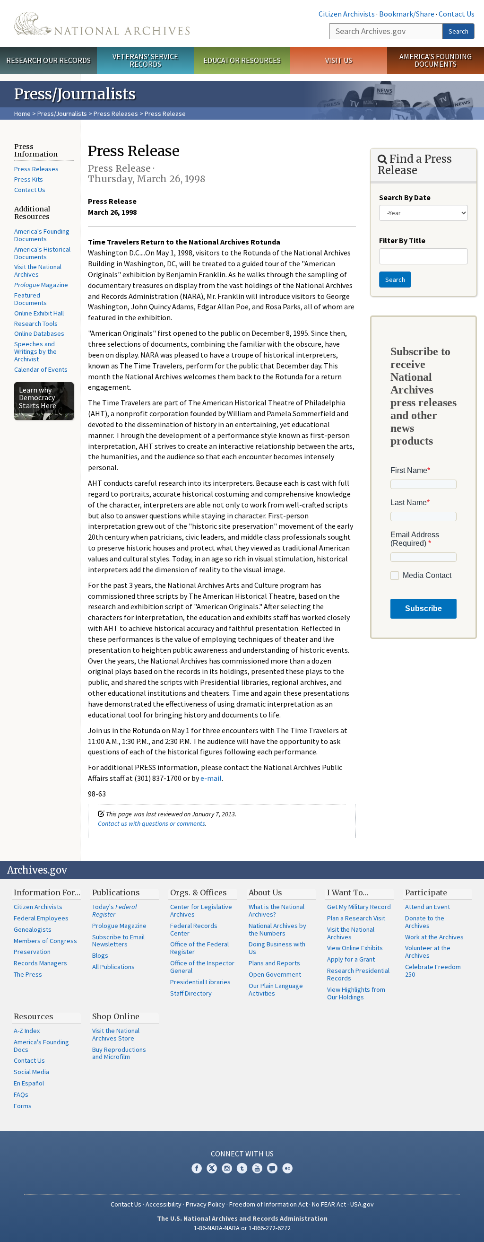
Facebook (196, 1168)
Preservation (32, 951)
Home (22, 113)
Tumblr (242, 1168)
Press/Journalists (62, 113)
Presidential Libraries (200, 982)
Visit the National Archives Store (115, 1034)
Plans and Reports (274, 963)
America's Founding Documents (435, 60)
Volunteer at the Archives (427, 952)
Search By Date (405, 197)
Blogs (100, 955)
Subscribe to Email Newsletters (118, 941)
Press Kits (28, 179)
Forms (23, 1106)
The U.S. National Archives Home (102, 23)
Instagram (227, 1168)
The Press (28, 974)
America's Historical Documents (42, 253)
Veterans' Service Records (145, 60)
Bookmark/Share (406, 13)
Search (458, 31)
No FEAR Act (329, 1204)
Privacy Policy (205, 1204)
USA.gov (362, 1204)
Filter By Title (402, 240)
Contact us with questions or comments (151, 823)
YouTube (257, 1168)
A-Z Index (27, 1030)
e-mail (211, 778)
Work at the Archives (434, 937)
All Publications (113, 966)
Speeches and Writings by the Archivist (35, 351)
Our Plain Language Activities (276, 989)
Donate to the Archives (424, 922)
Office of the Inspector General (202, 967)
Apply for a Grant (351, 959)
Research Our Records (48, 60)
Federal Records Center (193, 929)
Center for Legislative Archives (201, 910)
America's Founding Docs (41, 1046)
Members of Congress (45, 940)
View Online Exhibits (355, 948)
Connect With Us (242, 1153)
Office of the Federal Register (199, 948)
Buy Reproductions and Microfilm (119, 1053)
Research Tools (36, 323)
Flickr (287, 1168)
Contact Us (457, 13)
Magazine (41, 284)
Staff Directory (191, 993)
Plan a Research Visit (356, 918)
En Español (29, 1083)
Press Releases (116, 113)
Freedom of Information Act (268, 1204)
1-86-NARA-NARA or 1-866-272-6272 (242, 1228)
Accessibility (164, 1204)
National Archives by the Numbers (277, 929)
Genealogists (33, 929)
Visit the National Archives (37, 270)
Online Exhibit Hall (39, 313)
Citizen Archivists (347, 13)
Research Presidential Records (358, 974)
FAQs (21, 1094)
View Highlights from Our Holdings (356, 993)
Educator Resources (242, 60)
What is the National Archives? (276, 910)
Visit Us (338, 60)
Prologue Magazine (119, 925)
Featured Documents (30, 299)
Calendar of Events (41, 369)
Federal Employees (41, 918)
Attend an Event (427, 906)
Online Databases (39, 333)
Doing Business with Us (277, 948)
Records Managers (40, 963)
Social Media (31, 1071)
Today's (114, 910)
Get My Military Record (359, 906)
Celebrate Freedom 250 (433, 970)
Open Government (275, 974)
